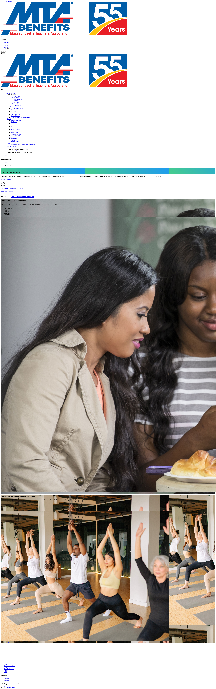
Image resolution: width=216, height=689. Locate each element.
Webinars (13, 111)
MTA (5, 672)
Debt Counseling (15, 114)
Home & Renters (15, 129)
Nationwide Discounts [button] (17, 103)
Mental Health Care (16, 134)
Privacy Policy (10, 686)
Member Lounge (8, 153)
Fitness (16, 100)
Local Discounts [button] (15, 97)
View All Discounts (16, 96)
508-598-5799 (4, 190)
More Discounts (18, 105)
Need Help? (7, 42)
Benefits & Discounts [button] (9, 93)
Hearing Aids (14, 132)
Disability (13, 128)
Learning (16, 102)
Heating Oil (14, 138)
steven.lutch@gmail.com (7, 193)
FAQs (5, 667)
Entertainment (18, 99)
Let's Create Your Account (22, 197)
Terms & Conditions (6, 179)
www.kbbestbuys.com (7, 191)
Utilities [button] (9, 137)
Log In (6, 45)
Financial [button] (9, 113)
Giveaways (10, 147)
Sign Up (6, 47)
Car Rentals (14, 122)
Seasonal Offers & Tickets (14, 150)
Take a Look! (4, 492)
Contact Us (7, 44)
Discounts (6, 164)
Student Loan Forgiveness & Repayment (21, 117)
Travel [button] (9, 119)
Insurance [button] (10, 125)
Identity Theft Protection (17, 108)
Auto (12, 126)
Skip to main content (6, 1)
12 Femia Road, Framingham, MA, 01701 (12, 188)
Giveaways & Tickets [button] (10, 146)
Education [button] (10, 143)
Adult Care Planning (16, 135)
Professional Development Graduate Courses (23, 144)
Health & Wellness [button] (12, 131)
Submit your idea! (5, 642)
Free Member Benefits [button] (13, 106)
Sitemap (3, 686)
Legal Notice (18, 686)
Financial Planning (16, 116)
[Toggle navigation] (1, 36)
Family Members (15, 110)
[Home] (64, 34)
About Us (6, 664)
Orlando (13, 123)
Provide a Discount (9, 669)
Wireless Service (15, 141)
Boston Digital (11, 687)
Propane (13, 140)
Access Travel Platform (17, 120)
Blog (5, 155)
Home (5, 162)
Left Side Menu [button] (11, 94)
